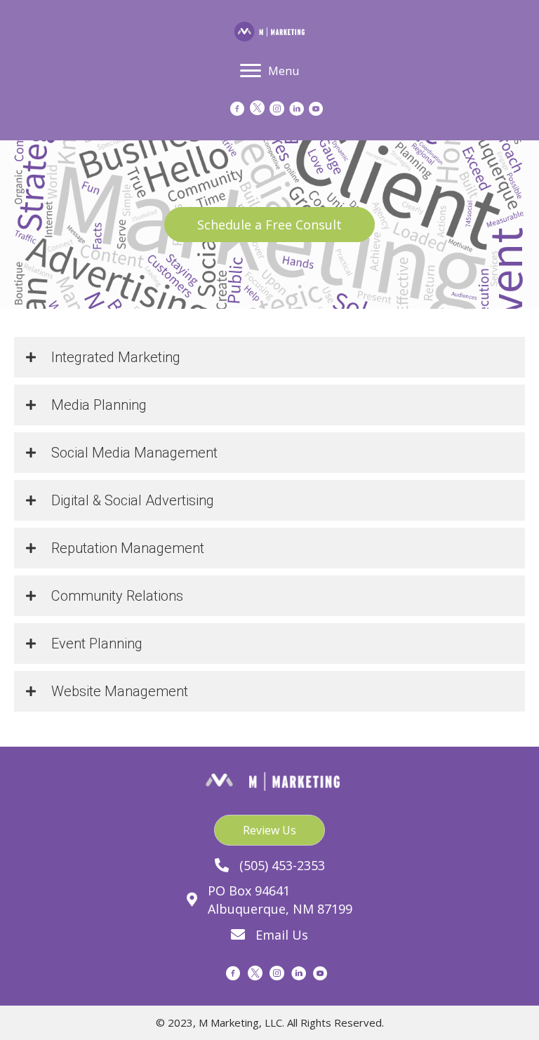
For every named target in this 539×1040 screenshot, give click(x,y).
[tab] (269, 357)
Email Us (281, 934)
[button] (269, 224)
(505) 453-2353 (282, 865)
